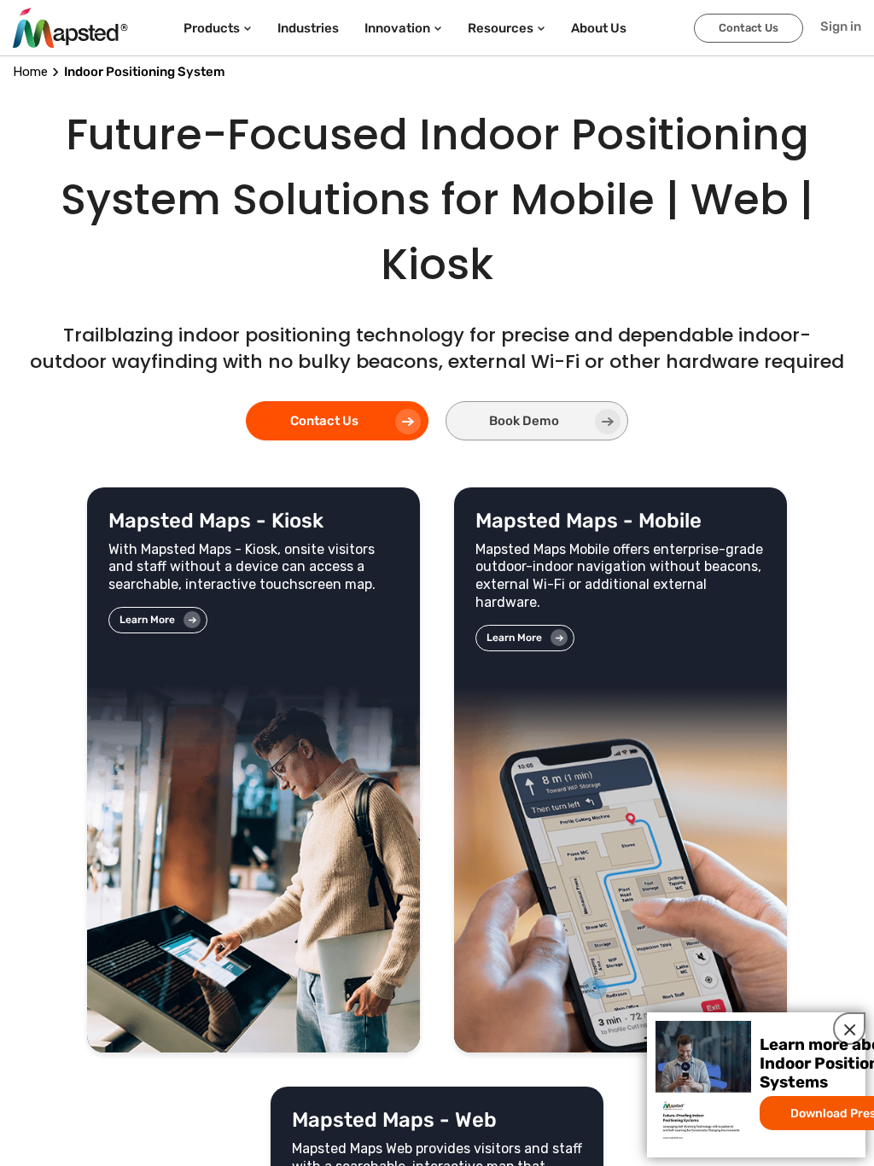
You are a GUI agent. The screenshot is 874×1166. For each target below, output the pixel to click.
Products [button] (212, 28)
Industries (308, 28)
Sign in (840, 26)
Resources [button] (500, 28)
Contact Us (748, 27)
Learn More (147, 620)
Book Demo (524, 421)
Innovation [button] (397, 28)
